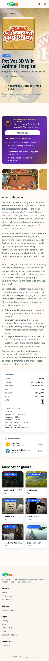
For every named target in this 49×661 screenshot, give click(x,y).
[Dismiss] (43, 119)
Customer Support (9, 610)
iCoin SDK (6, 645)
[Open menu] (4, 4)
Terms (4, 624)
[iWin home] (12, 4)
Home (4, 592)
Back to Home (10, 13)
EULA (4, 631)
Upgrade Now (22, 133)
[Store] (44, 4)
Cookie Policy (7, 628)
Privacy (5, 620)
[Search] (39, 4)
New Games (7, 596)
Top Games (6, 599)
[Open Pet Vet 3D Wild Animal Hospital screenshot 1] (20, 179)
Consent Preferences (10, 635)
